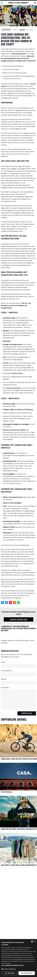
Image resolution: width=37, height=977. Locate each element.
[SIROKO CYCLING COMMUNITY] (18, 2)
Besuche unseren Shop (18, 619)
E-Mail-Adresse (6, 671)
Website (3, 679)
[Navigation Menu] (1, 2)
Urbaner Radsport (6, 29)
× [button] (35, 941)
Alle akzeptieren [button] (27, 973)
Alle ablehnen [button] (10, 973)
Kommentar (5, 687)
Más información (6, 963)
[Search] (35, 3)
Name (3, 662)
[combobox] (32, 942)
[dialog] (18, 958)
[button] (18, 965)
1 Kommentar (22, 29)
